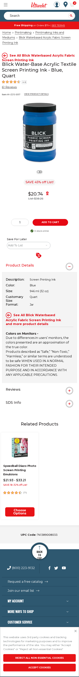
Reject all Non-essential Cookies (39, 657)
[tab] (39, 265)
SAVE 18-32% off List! (15, 484)
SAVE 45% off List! (39, 182)
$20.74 (35, 194)
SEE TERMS (58, 25)
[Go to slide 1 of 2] (38, 172)
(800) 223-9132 (23, 568)
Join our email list (21, 590)
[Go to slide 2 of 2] (41, 172)
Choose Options (19, 511)
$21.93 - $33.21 (14, 480)
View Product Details (36, 94)
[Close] (75, 631)
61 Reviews (9, 87)
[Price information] (39, 256)
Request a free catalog (25, 581)
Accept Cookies (39, 667)
